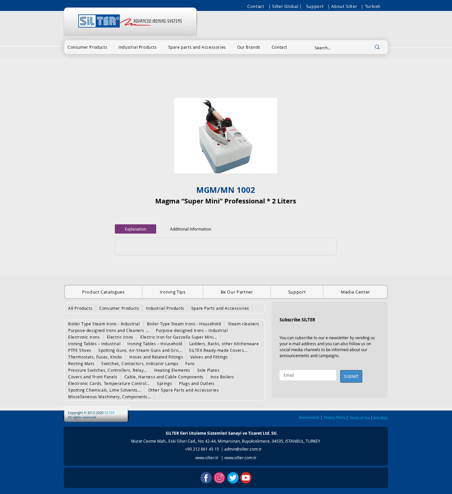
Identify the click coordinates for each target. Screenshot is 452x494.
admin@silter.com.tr (243, 449)
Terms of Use (359, 418)
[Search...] (377, 46)
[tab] (135, 229)
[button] (87, 47)
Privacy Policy (334, 417)
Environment (309, 417)
